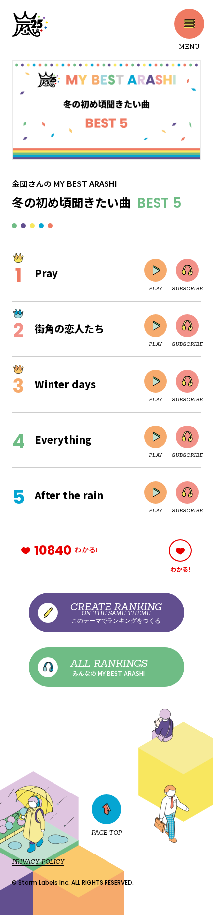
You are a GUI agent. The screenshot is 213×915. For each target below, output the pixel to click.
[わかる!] (180, 550)
